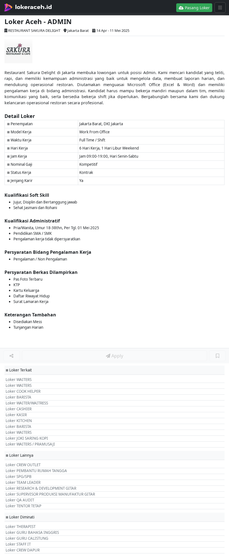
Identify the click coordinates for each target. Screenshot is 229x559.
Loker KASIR (16, 414)
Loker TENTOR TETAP (23, 505)
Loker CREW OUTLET (23, 464)
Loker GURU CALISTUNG (27, 538)
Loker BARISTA (18, 397)
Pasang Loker (197, 7)
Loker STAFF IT (18, 544)
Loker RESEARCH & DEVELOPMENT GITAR (41, 488)
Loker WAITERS (19, 379)
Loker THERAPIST (20, 526)
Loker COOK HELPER (23, 391)
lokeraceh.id (33, 7)
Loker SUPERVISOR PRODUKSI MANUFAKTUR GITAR (50, 494)
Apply (116, 356)
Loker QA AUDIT (20, 500)
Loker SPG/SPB (19, 476)
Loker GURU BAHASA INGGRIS (32, 532)
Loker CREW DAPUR (23, 550)
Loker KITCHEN (19, 420)
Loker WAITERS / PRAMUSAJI (30, 444)
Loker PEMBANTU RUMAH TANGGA (36, 470)
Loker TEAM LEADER (23, 482)
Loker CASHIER (19, 408)
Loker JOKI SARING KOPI (27, 438)
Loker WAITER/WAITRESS (27, 403)
